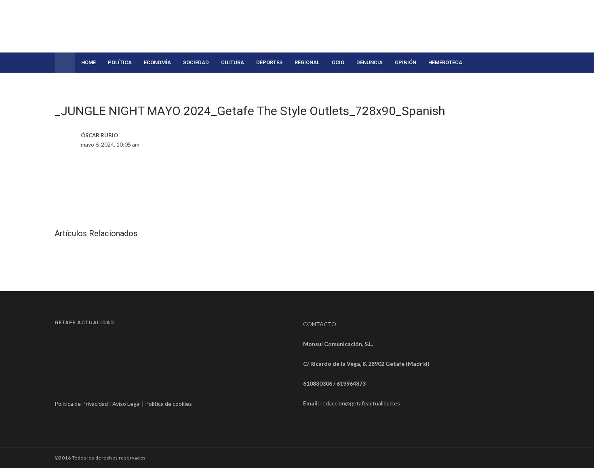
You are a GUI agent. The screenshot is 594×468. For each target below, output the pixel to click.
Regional (307, 62)
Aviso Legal (126, 403)
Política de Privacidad (81, 403)
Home (88, 62)
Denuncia (369, 62)
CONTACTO (319, 324)
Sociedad (196, 62)
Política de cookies (168, 403)
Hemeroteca (445, 62)
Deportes (269, 62)
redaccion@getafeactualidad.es (360, 403)
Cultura (232, 62)
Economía (157, 62)
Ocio (338, 62)
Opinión (405, 62)
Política (120, 62)
